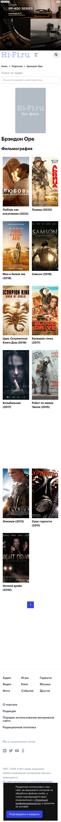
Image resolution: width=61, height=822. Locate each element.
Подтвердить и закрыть (24, 814)
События (27, 690)
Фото (6, 690)
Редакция (9, 711)
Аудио (7, 677)
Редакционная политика (19, 727)
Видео (7, 684)
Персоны (17, 66)
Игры (25, 677)
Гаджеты (46, 677)
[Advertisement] (28, 440)
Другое (45, 690)
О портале (10, 704)
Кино (4, 66)
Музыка (45, 684)
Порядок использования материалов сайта (28, 719)
